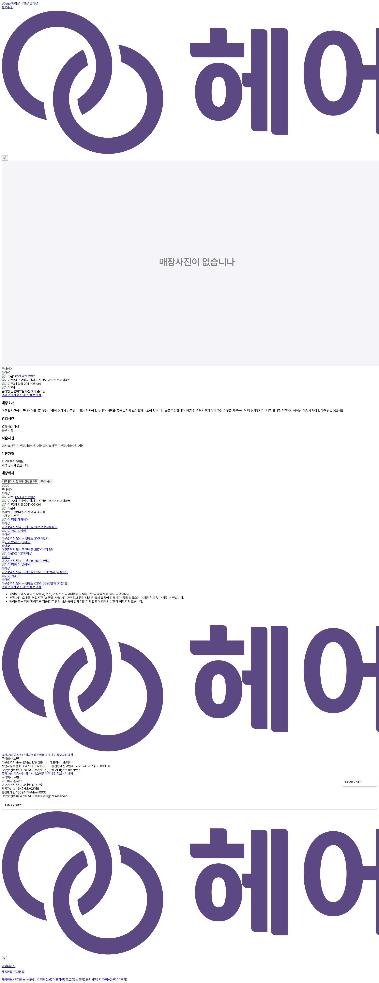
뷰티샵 (34, 3)
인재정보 (20, 979)
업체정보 (46, 979)
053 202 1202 (25, 376)
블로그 (70, 979)
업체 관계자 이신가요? (21, 395)
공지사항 (7, 755)
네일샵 (25, 3)
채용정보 (8, 979)
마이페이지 (8, 966)
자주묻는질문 (107, 979)
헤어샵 (15, 3)
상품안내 (33, 979)
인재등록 (18, 972)
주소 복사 (46, 481)
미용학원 (59, 979)
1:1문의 (122, 979)
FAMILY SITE (354, 782)
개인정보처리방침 (62, 755)
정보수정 (7, 7)
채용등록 (7, 972)
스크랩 (80, 979)
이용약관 (18, 755)
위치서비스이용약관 (37, 755)
